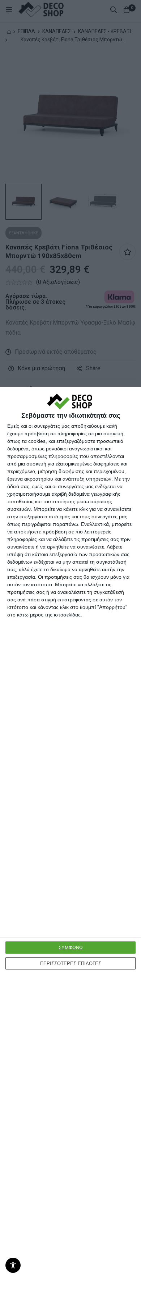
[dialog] (70, 838)
